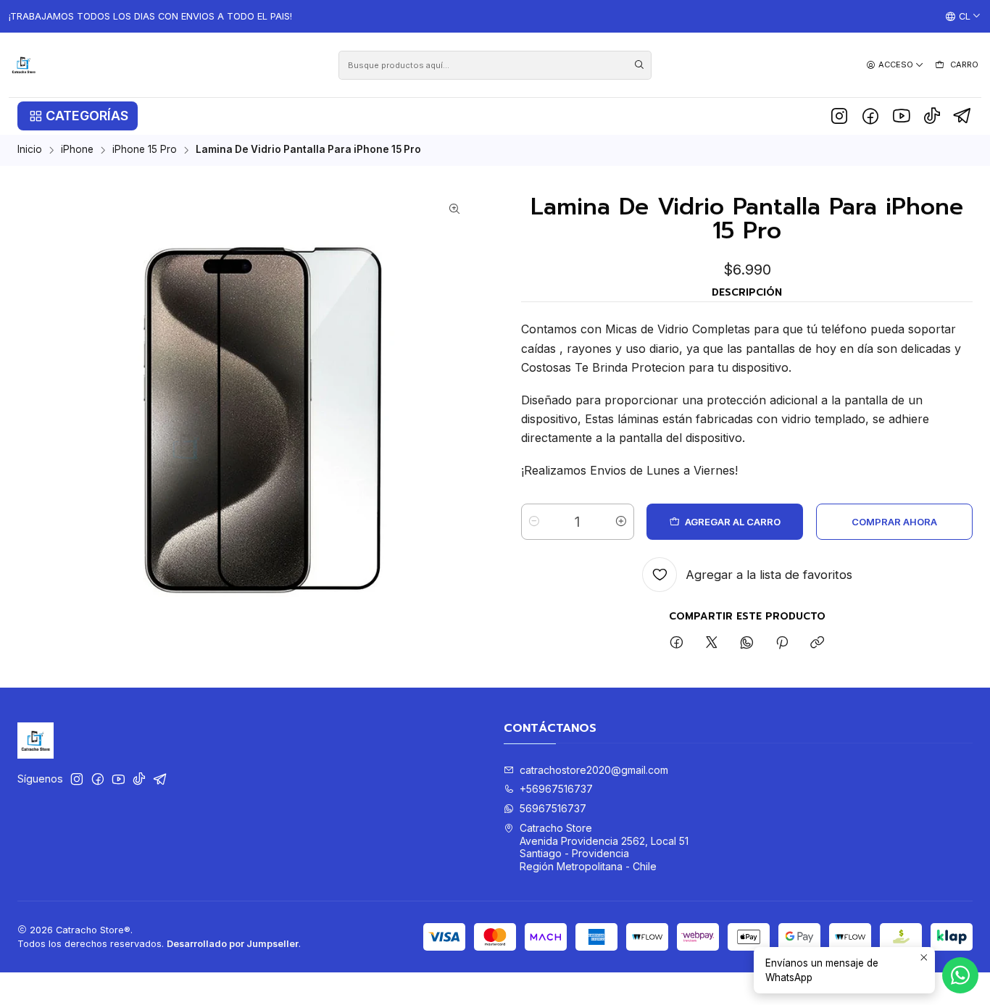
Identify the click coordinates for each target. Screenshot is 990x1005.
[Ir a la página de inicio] (23, 65)
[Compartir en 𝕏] (711, 643)
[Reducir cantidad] (534, 521)
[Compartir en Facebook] (677, 643)
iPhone (77, 150)
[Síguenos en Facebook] (870, 116)
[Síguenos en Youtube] (901, 116)
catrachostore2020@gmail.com (594, 770)
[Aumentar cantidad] (621, 521)
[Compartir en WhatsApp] (747, 643)
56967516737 (553, 808)
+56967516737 (556, 789)
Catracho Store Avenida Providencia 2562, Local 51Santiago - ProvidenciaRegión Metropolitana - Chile (604, 847)
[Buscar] (639, 65)
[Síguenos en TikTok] (932, 116)
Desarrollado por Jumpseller (233, 943)
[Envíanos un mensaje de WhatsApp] (960, 975)
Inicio (29, 150)
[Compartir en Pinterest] (782, 643)
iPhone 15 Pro (144, 150)
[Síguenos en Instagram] (839, 116)
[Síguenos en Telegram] (963, 116)
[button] (77, 115)
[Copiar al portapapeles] (817, 643)
